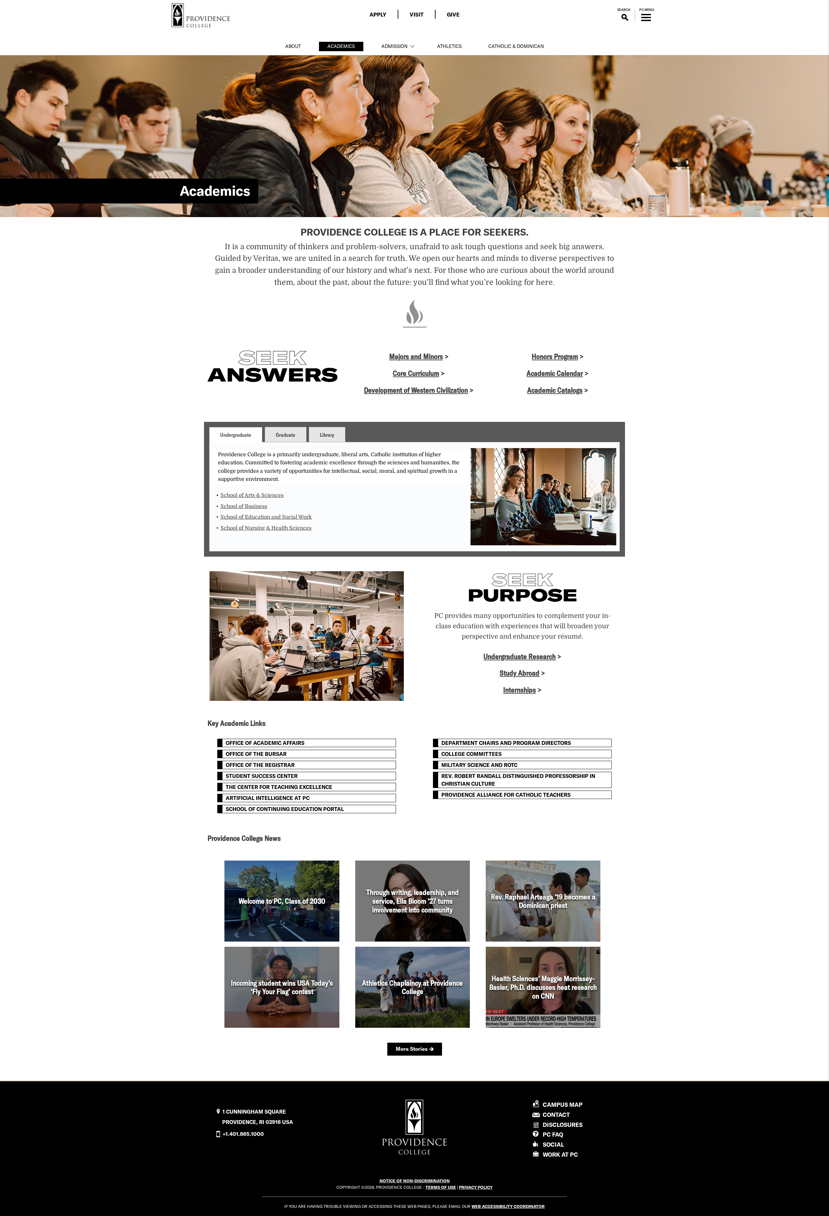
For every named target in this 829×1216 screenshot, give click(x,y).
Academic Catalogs (555, 390)
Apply (377, 14)
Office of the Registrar (260, 765)
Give (453, 14)
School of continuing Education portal (285, 809)
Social (553, 1144)
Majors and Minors (416, 356)
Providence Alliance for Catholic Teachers (506, 795)
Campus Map (563, 1105)
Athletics (449, 46)
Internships (519, 689)
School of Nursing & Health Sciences (266, 528)
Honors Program (555, 356)
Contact (556, 1115)
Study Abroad (519, 672)
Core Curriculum (416, 373)
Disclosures (563, 1125)
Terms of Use (441, 1187)
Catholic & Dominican (516, 46)
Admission (394, 46)
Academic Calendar (555, 373)
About (293, 46)
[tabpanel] (414, 496)
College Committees (471, 754)
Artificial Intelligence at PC (268, 798)
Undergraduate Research (519, 656)
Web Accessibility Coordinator (508, 1206)
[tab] (235, 434)
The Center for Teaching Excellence (279, 787)
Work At (560, 1154)
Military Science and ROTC (479, 765)
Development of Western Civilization (416, 390)
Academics (341, 46)
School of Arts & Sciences (252, 495)
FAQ (553, 1134)
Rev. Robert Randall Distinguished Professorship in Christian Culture (518, 780)
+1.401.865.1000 (243, 1134)
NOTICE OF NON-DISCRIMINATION (415, 1180)
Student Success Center (262, 776)
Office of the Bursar (256, 754)
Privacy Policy (476, 1187)
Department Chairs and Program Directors (506, 743)
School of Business (244, 506)
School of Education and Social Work (266, 517)
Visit (417, 14)
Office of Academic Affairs (265, 743)
